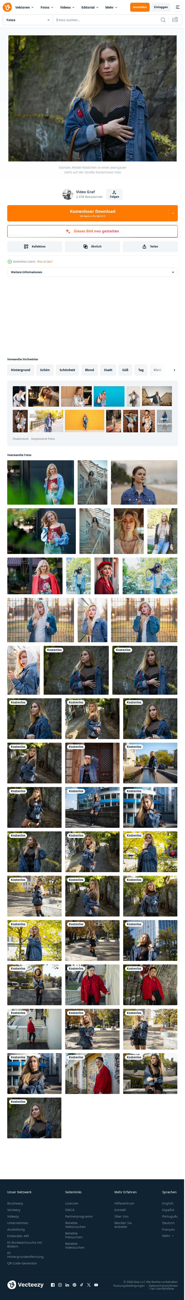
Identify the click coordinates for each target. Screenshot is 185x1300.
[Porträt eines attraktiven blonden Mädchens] (34, 1117)
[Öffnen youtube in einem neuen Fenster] (96, 1284)
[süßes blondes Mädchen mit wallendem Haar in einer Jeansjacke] (150, 850)
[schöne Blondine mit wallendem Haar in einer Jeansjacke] (92, 717)
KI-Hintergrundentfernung (25, 1254)
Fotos (45, 7)
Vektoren (22, 7)
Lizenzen (72, 1202)
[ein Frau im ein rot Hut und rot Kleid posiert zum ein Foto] (106, 575)
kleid (157, 369)
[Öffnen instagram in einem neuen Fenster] (60, 1284)
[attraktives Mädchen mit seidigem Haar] (150, 939)
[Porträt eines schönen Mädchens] (34, 1072)
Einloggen (161, 7)
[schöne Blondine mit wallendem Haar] (92, 895)
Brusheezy (15, 1202)
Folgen (114, 197)
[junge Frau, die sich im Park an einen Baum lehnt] (162, 530)
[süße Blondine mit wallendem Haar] (150, 895)
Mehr (109, 7)
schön (45, 369)
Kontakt (120, 1209)
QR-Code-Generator (22, 1262)
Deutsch (165, 1222)
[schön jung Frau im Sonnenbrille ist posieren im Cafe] (129, 530)
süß (125, 369)
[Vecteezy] (7, 7)
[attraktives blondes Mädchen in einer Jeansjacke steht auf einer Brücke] (150, 762)
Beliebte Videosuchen (75, 1245)
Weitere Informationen (26, 271)
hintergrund (20, 369)
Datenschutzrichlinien (159, 1284)
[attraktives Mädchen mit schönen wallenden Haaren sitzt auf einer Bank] (34, 984)
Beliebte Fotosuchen (74, 1234)
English (164, 1202)
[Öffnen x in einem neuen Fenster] (89, 1284)
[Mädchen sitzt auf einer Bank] (150, 1072)
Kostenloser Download (92, 213)
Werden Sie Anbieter (123, 1224)
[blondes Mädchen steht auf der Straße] (34, 895)
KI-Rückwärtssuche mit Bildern (24, 1243)
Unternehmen (17, 1222)
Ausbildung (16, 1228)
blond (89, 369)
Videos (65, 7)
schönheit (67, 369)
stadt (108, 369)
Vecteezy (13, 1209)
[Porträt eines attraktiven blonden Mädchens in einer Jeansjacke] (150, 717)
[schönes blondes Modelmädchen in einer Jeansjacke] (34, 850)
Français (165, 1228)
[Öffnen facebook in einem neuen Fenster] (53, 1284)
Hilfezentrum (124, 1202)
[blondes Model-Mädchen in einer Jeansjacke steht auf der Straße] (144, 669)
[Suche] (163, 20)
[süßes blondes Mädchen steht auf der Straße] (34, 939)
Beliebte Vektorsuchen (75, 1224)
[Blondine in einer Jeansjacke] (34, 806)
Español (165, 1209)
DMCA (69, 1209)
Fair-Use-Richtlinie (158, 1287)
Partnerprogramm (79, 1215)
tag (141, 369)
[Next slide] (167, 369)
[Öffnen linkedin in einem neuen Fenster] (67, 1284)
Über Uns (121, 1215)
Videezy (13, 1215)
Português (166, 1215)
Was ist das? (45, 261)
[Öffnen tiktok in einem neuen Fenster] (81, 1284)
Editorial (88, 7)
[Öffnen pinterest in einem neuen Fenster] (74, 1284)
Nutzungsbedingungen (125, 1284)
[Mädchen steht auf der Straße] (92, 1028)
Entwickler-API (18, 1235)
